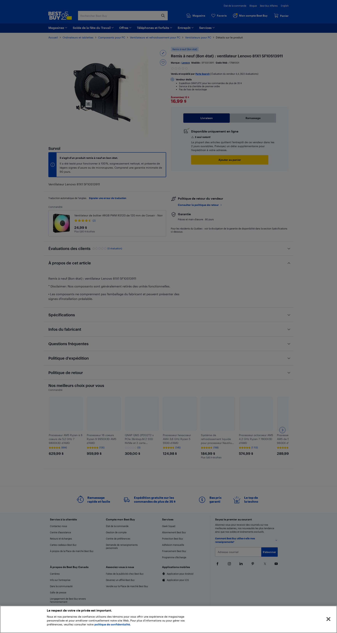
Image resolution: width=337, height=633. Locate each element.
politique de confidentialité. (112, 624)
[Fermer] (328, 619)
